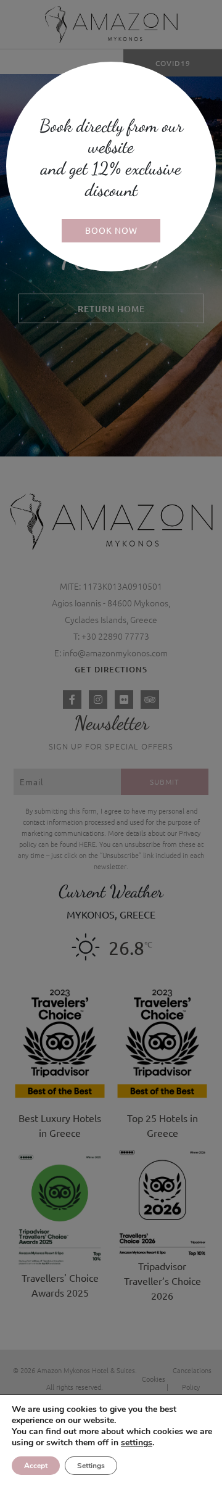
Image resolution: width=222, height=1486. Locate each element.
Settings (91, 1466)
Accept (35, 1466)
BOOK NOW (111, 230)
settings (136, 1442)
